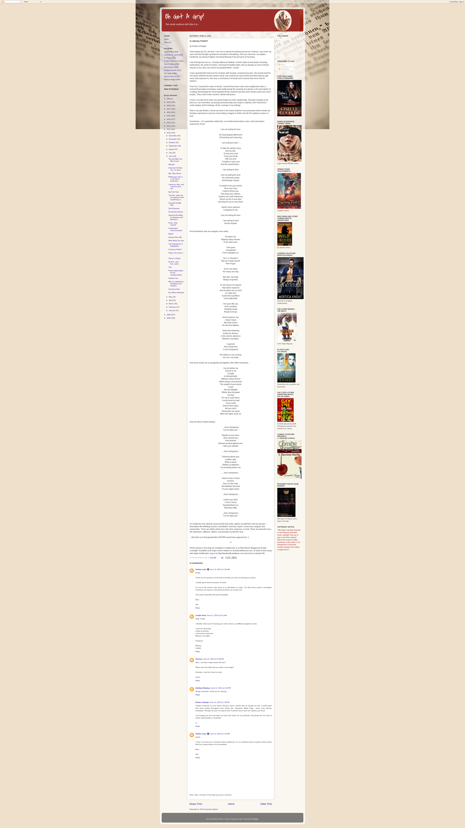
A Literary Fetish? (175, 249)
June (171, 156)
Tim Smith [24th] (170, 73)
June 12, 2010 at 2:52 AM (220, 569)
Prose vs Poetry (174, 258)
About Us (167, 42)
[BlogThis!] (229, 557)
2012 (169, 126)
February (172, 307)
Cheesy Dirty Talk (175, 237)
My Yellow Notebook (176, 292)
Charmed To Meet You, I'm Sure (175, 169)
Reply (197, 608)
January (172, 310)
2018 (169, 105)
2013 (169, 123)
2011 (169, 129)
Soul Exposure (174, 208)
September (173, 146)
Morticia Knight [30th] (172, 79)
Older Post (266, 804)
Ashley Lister (200, 569)
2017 (169, 109)
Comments (284, 69)
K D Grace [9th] (170, 58)
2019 (169, 102)
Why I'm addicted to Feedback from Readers (176, 284)
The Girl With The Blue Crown (175, 160)
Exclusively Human (175, 212)
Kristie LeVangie (202, 702)
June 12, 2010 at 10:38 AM (213, 659)
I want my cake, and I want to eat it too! (176, 186)
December (173, 136)
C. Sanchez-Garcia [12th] (173, 61)
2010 (169, 133)
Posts (282, 65)
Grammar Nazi (174, 289)
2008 (169, 318)
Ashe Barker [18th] (171, 67)
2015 (169, 116)
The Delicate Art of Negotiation (175, 245)
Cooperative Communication (175, 229)
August (172, 149)
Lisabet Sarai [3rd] (171, 52)
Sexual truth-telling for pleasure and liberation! (175, 217)
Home (231, 804)
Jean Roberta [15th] (171, 64)
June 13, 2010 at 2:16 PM (220, 734)
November (173, 139)
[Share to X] (231, 557)
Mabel (170, 234)
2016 (169, 112)
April (171, 300)
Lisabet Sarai (200, 615)
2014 (169, 119)
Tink (170, 267)
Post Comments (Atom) (209, 809)
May (171, 297)
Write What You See (176, 241)
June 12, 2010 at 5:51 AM (217, 615)
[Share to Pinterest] (235, 557)
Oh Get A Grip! (184, 17)
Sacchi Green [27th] (171, 76)
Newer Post (196, 804)
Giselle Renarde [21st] (172, 70)
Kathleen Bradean (202, 688)
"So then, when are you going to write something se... (176, 197)
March (171, 304)
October (172, 142)
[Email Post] (222, 557)
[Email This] (226, 557)
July (170, 153)
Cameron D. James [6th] (173, 55)
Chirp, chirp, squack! (173, 224)
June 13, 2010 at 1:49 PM (219, 702)
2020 (169, 99)
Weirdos (171, 164)
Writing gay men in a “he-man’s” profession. (175, 179)
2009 (169, 315)
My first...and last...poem (173, 263)
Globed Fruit (173, 278)
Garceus (198, 659)
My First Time (173, 192)
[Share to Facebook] (233, 557)
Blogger (255, 819)
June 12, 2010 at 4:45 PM (221, 688)
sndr (240, 819)
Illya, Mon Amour (174, 173)
